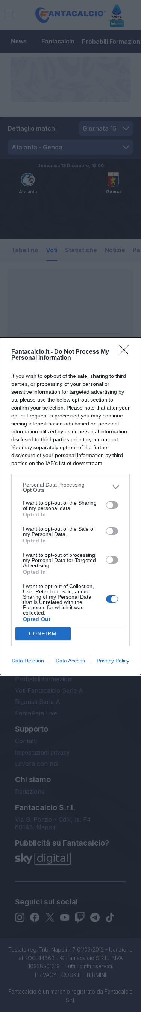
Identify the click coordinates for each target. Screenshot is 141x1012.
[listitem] (70, 487)
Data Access (70, 661)
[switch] (112, 505)
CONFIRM (43, 633)
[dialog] (70, 506)
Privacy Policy (113, 661)
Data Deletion (28, 661)
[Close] (126, 352)
